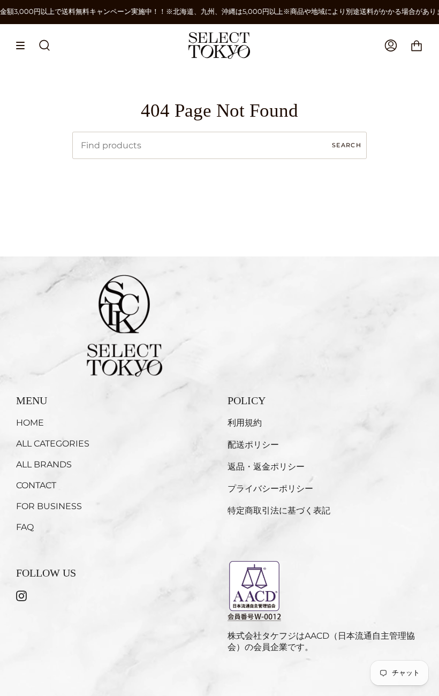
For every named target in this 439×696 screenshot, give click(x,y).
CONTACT (36, 485)
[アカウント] (390, 45)
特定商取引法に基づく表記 (279, 510)
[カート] (416, 45)
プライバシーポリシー (270, 488)
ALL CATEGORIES (52, 443)
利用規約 (245, 423)
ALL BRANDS (44, 464)
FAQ (25, 527)
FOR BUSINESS (49, 506)
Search (346, 145)
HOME (30, 423)
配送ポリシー (253, 445)
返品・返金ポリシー (266, 467)
